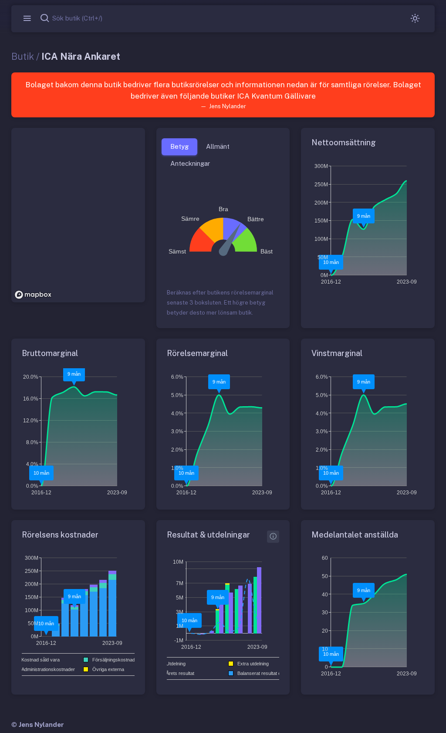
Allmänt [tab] (218, 146)
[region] (78, 215)
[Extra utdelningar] (273, 537)
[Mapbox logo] (33, 295)
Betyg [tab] (179, 146)
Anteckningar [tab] (190, 163)
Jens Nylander (41, 724)
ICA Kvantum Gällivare (276, 96)
